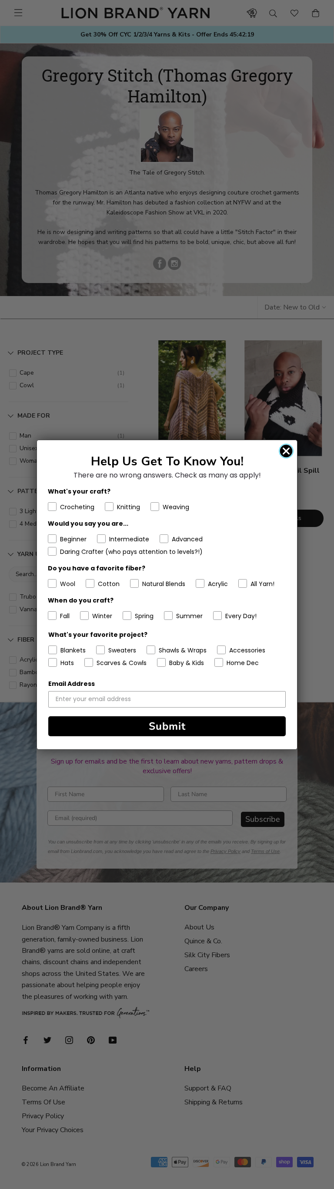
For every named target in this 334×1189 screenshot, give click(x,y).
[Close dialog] (286, 451)
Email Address (71, 683)
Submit (167, 726)
